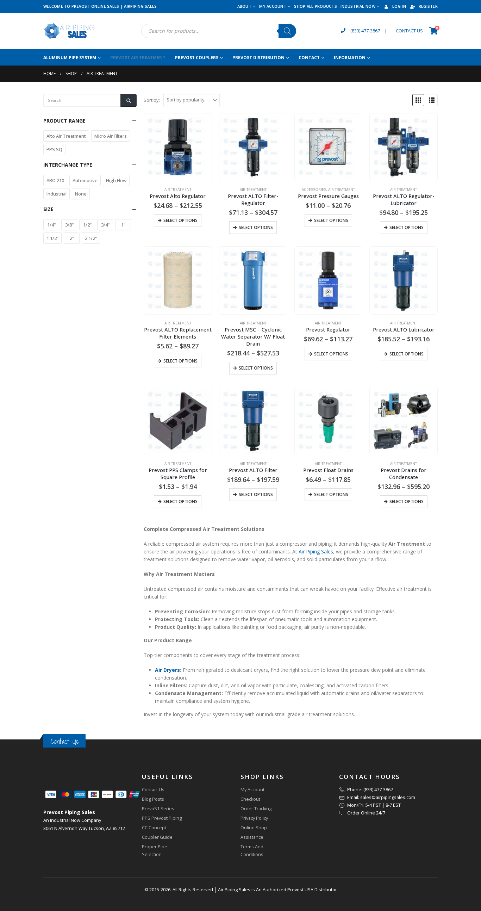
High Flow (116, 180)
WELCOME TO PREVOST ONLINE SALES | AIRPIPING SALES (100, 6)
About (244, 6)
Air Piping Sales (316, 551)
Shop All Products (315, 6)
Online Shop (254, 828)
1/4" (51, 225)
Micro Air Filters (110, 136)
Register (428, 6)
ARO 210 (55, 180)
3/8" (69, 225)
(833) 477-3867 (365, 31)
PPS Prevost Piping (162, 818)
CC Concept (154, 828)
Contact (309, 58)
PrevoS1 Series (158, 809)
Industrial (56, 194)
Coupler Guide (157, 837)
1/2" (87, 225)
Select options (180, 220)
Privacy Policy (254, 818)
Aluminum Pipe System (69, 58)
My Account (252, 790)
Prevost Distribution (258, 58)
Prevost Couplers (196, 58)
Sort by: (152, 100)
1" (123, 225)
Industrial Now (358, 6)
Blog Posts (153, 799)
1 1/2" (52, 238)
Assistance (252, 837)
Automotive (85, 180)
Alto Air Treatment (66, 136)
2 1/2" (91, 238)
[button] (418, 100)
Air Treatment (177, 189)
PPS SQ (54, 149)
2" (72, 238)
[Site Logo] (69, 31)
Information (350, 58)
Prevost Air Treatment (137, 58)
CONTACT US (409, 31)
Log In (399, 6)
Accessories (314, 189)
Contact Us (64, 741)
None (81, 194)
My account (272, 6)
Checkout (250, 799)
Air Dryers (167, 670)
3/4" (105, 225)
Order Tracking (256, 809)
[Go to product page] (178, 147)
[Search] (287, 31)
